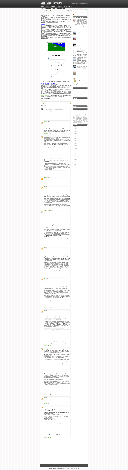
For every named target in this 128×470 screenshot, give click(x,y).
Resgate (77, 119)
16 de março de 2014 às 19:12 (47, 174)
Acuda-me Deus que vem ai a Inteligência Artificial (81, 51)
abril (75, 153)
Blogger (83, 171)
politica (86, 121)
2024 (74, 129)
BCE (85, 114)
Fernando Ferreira (46, 177)
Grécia (87, 118)
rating (73, 122)
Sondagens (81, 116)
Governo (85, 115)
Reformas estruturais (68, 6)
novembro (76, 148)
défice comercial (78, 120)
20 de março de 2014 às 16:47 (47, 275)
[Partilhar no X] (69, 10)
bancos (85, 116)
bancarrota (74, 113)
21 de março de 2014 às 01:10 (47, 307)
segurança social (47, 100)
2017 (74, 141)
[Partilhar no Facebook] (71, 10)
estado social (82, 120)
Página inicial (57, 103)
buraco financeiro (85, 119)
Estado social (53, 6)
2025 (74, 128)
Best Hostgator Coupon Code (75, 468)
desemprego (80, 112)
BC (44, 186)
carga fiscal (74, 120)
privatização (78, 114)
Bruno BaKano (46, 107)
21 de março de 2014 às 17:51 (47, 394)
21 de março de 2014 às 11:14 (47, 345)
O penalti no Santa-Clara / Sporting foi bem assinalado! (82, 37)
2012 (74, 161)
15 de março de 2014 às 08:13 (47, 118)
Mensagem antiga (68, 103)
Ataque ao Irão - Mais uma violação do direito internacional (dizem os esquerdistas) (82, 58)
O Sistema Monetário (83, 3)
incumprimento (77, 121)
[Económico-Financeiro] (78, 104)
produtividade (82, 117)
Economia (42, 6)
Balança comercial (76, 118)
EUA (82, 118)
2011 (74, 162)
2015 (74, 145)
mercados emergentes (76, 117)
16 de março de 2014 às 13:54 (47, 133)
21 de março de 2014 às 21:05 (47, 403)
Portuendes (45, 121)
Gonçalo (45, 135)
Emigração (74, 115)
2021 (74, 135)
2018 (74, 140)
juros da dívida (82, 121)
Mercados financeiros (76, 116)
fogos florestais (82, 113)
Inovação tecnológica (83, 111)
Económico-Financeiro (51, 3)
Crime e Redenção (75, 3)
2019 (74, 138)
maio (75, 151)
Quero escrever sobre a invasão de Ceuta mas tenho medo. (82, 20)
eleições (78, 111)
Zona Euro (74, 112)
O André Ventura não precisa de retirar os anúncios (81, 32)
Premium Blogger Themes (68, 468)
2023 (74, 131)
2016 (74, 143)
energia (78, 113)
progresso (82, 114)
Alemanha (86, 117)
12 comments (53, 10)
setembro (76, 150)
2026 (74, 126)
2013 (74, 159)
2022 (74, 133)
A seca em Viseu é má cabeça (81, 65)
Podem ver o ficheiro (44, 95)
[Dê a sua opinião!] (68, 10)
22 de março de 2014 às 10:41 (47, 437)
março (76, 155)
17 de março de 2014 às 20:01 (47, 183)
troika (80, 122)
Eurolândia (60, 6)
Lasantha (63, 468)
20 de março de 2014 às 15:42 (47, 244)
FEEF (84, 118)
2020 (74, 136)
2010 (74, 164)
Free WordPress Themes (55, 468)
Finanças (47, 6)
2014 (74, 147)
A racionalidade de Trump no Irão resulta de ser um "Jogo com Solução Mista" (81, 79)
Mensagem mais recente (45, 103)
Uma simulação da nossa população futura (53, 8)
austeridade (80, 119)
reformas (85, 112)
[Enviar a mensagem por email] (67, 10)
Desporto (80, 118)
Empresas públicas (80, 115)
